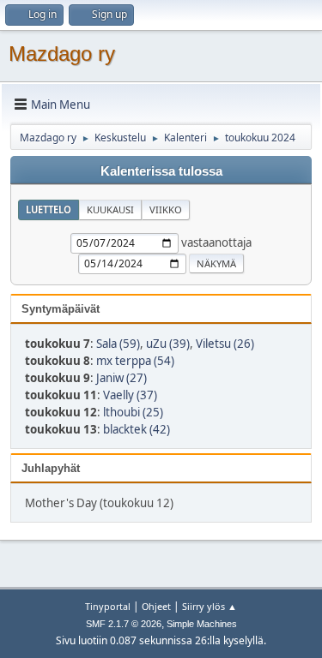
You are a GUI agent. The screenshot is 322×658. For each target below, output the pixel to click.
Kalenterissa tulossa (161, 171)
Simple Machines (202, 624)
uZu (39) (168, 343)
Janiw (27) (121, 378)
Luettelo (48, 209)
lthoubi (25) (133, 412)
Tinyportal (108, 606)
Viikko (165, 209)
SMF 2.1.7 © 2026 (123, 624)
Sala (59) (118, 343)
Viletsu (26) (225, 343)
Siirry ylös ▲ (209, 606)
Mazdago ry (62, 53)
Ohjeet (156, 606)
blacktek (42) (136, 429)
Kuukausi (110, 209)
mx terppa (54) (135, 360)
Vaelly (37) (130, 395)
